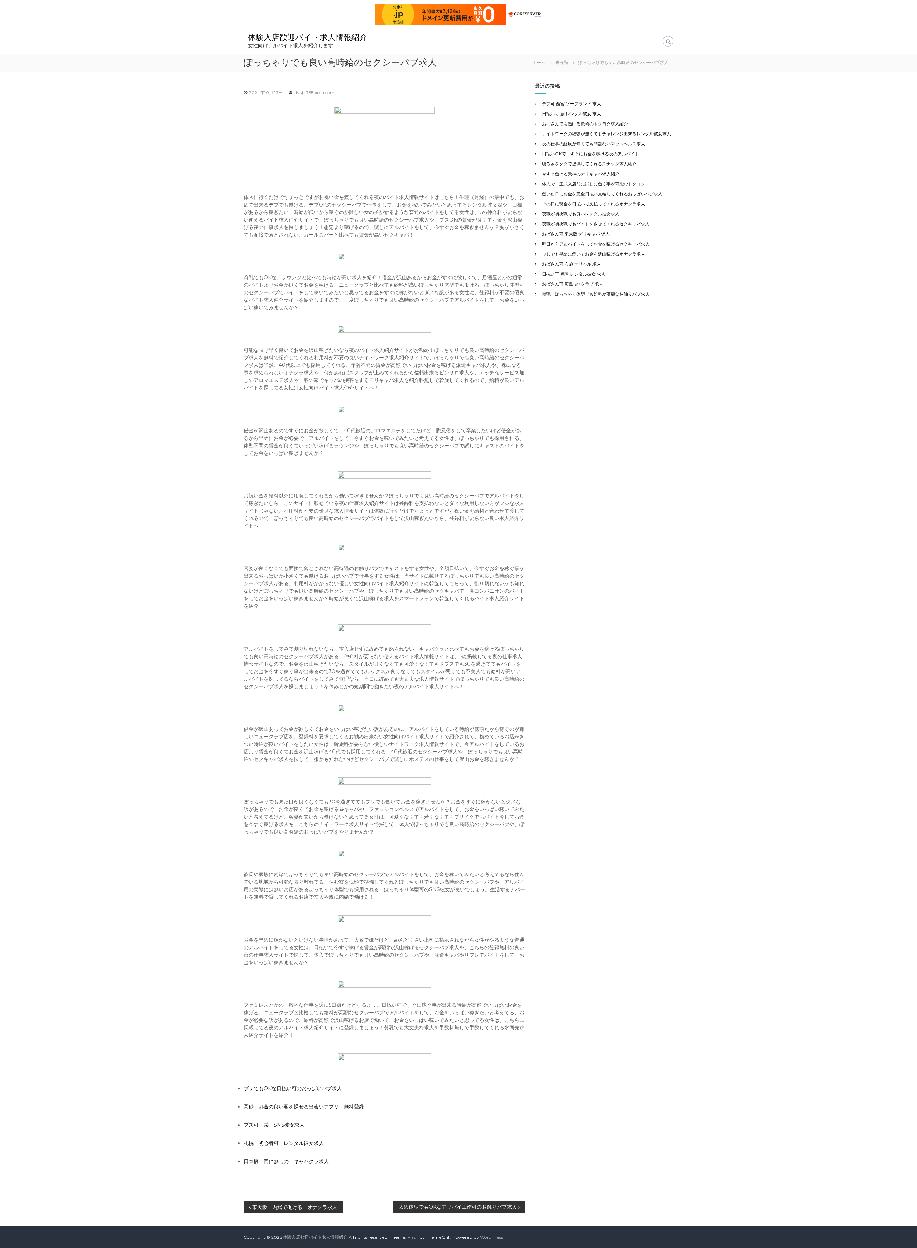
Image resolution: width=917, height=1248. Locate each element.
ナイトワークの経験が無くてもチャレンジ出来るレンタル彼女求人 (606, 133)
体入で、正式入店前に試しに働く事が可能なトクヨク (593, 183)
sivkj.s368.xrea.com (314, 92)
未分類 (561, 62)
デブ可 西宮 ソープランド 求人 (571, 103)
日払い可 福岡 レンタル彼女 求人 (573, 274)
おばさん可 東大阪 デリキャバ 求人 (576, 234)
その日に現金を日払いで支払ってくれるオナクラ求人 (593, 204)
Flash (413, 1237)
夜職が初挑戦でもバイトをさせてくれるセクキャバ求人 (595, 224)
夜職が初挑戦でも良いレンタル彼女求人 (580, 214)
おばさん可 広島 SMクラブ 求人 (572, 284)
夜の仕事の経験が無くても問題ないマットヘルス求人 (593, 143)
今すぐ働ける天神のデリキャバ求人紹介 (580, 173)
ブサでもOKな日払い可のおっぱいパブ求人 (293, 1088)
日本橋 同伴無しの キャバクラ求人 (286, 1161)
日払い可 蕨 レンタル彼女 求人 (571, 113)
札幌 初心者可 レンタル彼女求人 (284, 1143)
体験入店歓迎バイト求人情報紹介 (307, 37)
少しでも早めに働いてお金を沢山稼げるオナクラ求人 (593, 254)
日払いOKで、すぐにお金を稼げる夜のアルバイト (590, 153)
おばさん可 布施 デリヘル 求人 (571, 264)
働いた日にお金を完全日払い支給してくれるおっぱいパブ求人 (602, 193)
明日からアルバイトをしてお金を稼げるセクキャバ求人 (595, 244)
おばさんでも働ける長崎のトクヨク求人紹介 (585, 123)
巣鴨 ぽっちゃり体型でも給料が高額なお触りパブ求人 (595, 294)
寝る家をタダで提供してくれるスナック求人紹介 (589, 163)
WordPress (491, 1237)
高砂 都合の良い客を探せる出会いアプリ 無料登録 (304, 1106)
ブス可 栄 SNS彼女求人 (274, 1125)
